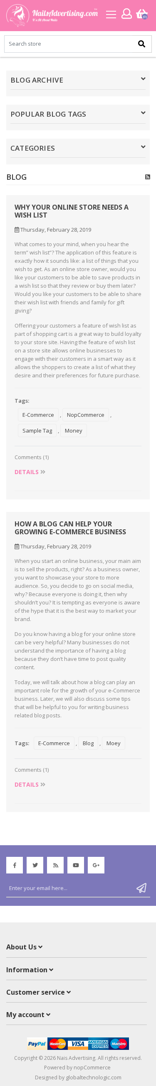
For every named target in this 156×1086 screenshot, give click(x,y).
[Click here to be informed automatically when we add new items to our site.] (147, 177)
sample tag (37, 430)
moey (113, 743)
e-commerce (38, 414)
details (27, 472)
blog (88, 743)
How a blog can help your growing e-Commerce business (70, 528)
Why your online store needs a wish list (72, 211)
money (73, 430)
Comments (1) (32, 457)
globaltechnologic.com (93, 1077)
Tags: (22, 400)
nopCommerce (85, 414)
